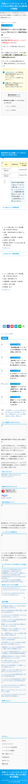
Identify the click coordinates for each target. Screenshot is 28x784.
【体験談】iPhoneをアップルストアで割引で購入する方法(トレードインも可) (13, 656)
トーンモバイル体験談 (8, 333)
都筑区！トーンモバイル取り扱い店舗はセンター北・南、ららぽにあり (18, 402)
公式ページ (7, 248)
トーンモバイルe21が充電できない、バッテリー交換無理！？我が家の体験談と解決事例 (14, 652)
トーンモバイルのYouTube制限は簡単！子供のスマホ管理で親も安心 (13, 675)
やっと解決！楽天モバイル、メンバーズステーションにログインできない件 (13, 661)
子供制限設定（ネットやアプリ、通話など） (13, 573)
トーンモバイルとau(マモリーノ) (10, 588)
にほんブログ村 (6, 498)
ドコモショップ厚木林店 (10, 110)
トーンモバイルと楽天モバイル (10, 594)
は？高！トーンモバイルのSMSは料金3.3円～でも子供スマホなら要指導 (14, 620)
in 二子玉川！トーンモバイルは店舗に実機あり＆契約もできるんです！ (18, 376)
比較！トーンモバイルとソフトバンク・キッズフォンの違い (13, 690)
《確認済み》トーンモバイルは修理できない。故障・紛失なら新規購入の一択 (18, 389)
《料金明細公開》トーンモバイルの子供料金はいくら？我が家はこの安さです (18, 350)
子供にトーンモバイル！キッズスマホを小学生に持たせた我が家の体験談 (14, 6)
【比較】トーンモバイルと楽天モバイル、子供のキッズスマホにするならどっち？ (13, 670)
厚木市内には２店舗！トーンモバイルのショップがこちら (14, 101)
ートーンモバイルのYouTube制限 (11, 580)
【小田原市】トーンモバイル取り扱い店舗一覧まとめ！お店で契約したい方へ (13, 643)
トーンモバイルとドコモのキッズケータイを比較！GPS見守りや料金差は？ (13, 695)
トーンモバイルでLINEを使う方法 (10, 574)
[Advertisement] (14, 131)
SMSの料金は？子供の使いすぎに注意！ (12, 581)
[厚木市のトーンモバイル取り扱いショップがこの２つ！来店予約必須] (16, 326)
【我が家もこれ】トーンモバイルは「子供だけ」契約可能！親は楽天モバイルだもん (18, 363)
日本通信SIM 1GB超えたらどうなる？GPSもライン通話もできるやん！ (13, 606)
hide (18, 95)
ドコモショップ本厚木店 (10, 106)
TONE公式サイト (10, 72)
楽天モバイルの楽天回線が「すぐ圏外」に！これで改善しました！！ (13, 666)
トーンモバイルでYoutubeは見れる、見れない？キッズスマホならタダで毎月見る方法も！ (13, 680)
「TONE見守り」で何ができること (11, 571)
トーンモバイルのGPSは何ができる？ (11, 569)
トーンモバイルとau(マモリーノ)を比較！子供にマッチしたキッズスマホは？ (13, 686)
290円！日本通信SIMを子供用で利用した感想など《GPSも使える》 (14, 611)
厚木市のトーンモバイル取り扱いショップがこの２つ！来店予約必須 (13, 638)
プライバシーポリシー (7, 476)
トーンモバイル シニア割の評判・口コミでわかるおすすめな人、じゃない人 (13, 615)
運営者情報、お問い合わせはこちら (11, 475)
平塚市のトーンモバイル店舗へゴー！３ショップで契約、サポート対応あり (13, 629)
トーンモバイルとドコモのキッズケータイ (13, 593)
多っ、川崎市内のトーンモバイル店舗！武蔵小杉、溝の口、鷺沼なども (13, 634)
